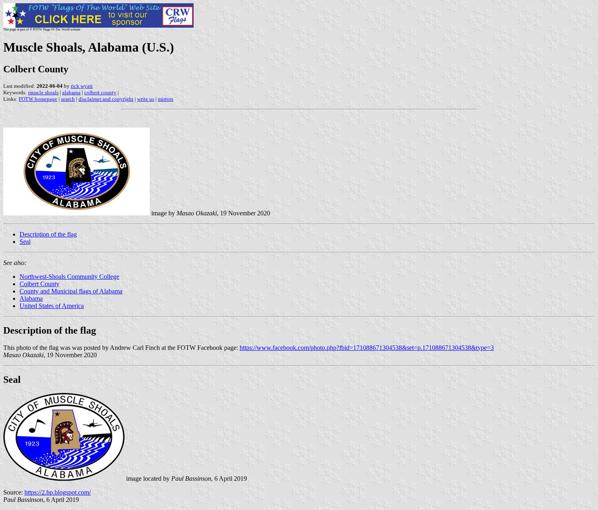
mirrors (165, 99)
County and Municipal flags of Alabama (71, 291)
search (68, 99)
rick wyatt (82, 86)
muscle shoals (43, 92)
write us (145, 99)
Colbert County (39, 283)
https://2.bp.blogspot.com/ (57, 492)
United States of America (52, 305)
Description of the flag (48, 234)
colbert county (100, 92)
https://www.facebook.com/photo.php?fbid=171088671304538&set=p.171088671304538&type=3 (367, 347)
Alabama (31, 298)
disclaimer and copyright (106, 99)
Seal (25, 241)
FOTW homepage (38, 99)
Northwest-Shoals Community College (69, 276)
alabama (71, 92)
